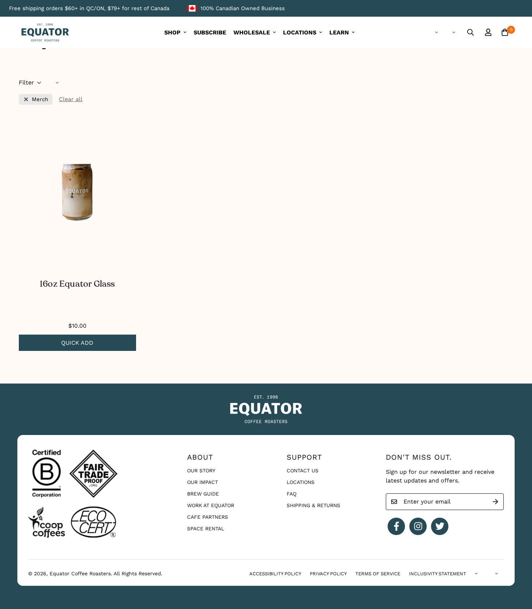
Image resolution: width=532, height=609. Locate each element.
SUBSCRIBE (210, 32)
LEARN (339, 32)
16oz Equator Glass (77, 284)
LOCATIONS (299, 32)
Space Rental (205, 528)
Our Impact (202, 482)
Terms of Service (377, 573)
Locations (300, 482)
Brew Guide (203, 494)
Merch (40, 99)
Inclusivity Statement (437, 573)
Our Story (201, 470)
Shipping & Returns (313, 505)
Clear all (71, 99)
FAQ (291, 494)
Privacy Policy (328, 573)
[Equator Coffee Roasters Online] (45, 32)
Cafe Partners (207, 517)
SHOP (172, 32)
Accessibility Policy (275, 573)
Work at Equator (210, 505)
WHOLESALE (251, 32)
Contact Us (302, 470)
